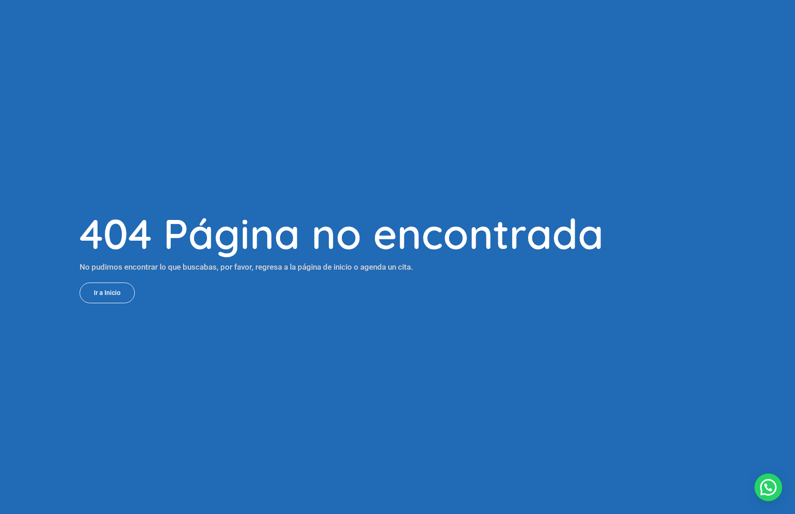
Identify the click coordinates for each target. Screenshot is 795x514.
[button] (768, 487)
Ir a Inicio (107, 292)
